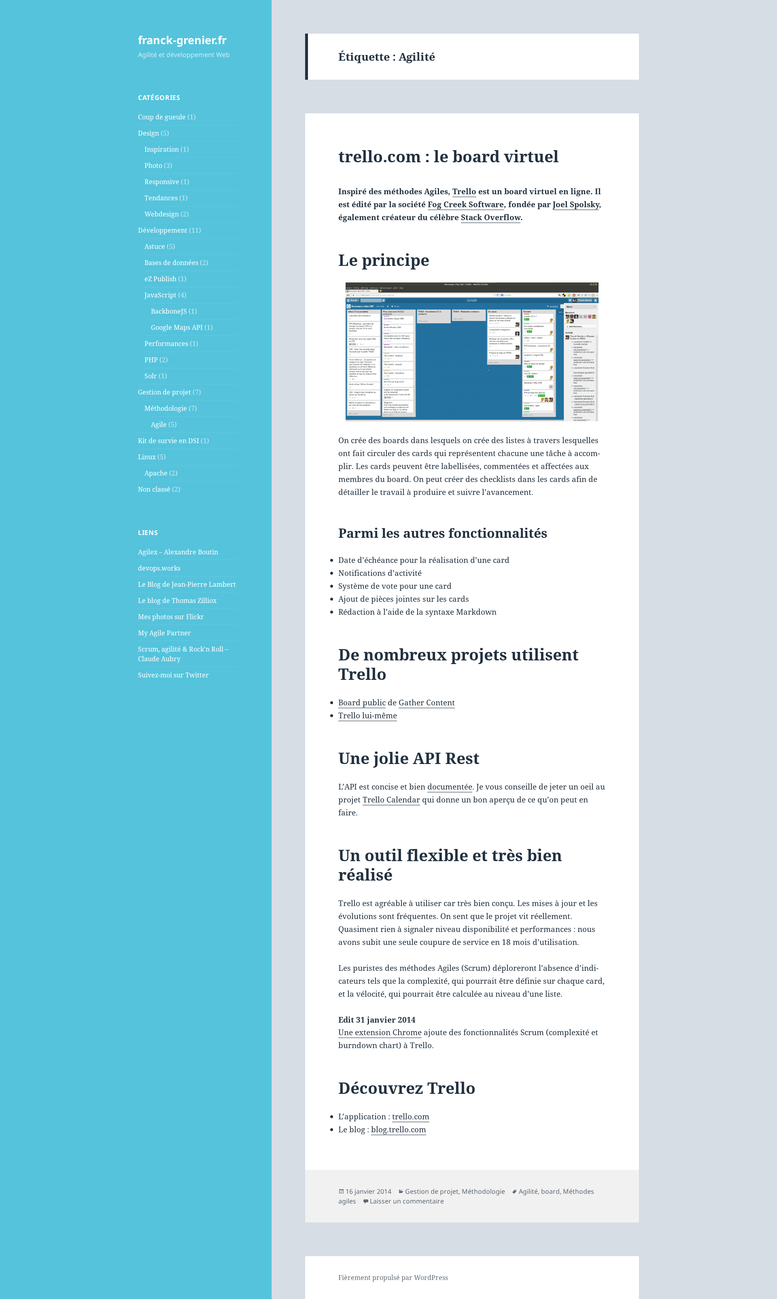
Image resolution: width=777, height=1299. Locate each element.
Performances (166, 343)
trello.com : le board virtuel (448, 156)
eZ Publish (160, 278)
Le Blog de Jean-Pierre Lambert (187, 584)
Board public (362, 702)
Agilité (528, 1191)
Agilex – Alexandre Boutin (178, 552)
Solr (150, 375)
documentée (449, 786)
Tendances (161, 197)
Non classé (154, 489)
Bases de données (171, 262)
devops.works (159, 568)
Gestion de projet (164, 392)
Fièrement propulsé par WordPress (393, 1277)
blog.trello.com (398, 1129)
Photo (153, 165)
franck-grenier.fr (182, 39)
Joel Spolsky (576, 204)
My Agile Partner (164, 632)
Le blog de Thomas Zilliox (177, 600)
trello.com (410, 1116)
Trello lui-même (367, 715)
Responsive (161, 181)
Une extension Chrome (380, 1032)
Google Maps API (177, 327)
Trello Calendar (391, 799)
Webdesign (161, 214)
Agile (159, 424)
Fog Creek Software (466, 204)
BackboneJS (169, 311)
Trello (464, 191)
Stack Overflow (490, 217)
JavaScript (160, 295)
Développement (162, 230)
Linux (147, 456)
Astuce (154, 246)
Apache (156, 473)
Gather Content (427, 702)
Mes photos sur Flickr (171, 616)
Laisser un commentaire (407, 1201)
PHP (151, 359)
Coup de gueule (162, 116)
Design (148, 133)
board (550, 1191)
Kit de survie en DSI (168, 440)
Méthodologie (165, 408)
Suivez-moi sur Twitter (173, 675)
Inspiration (161, 149)
